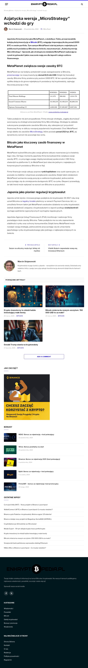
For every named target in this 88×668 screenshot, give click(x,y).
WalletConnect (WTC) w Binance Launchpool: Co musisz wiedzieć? (28, 509)
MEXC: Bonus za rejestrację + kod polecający (36, 434)
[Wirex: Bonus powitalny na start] (10, 449)
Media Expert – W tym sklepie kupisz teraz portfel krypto (24, 529)
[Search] (82, 4)
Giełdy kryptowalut (11, 619)
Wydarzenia (8, 627)
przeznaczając (13, 75)
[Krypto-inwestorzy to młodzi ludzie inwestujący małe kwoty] (23, 296)
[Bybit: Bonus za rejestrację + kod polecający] (10, 474)
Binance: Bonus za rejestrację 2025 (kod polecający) (39, 459)
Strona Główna (9, 642)
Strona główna (8, 10)
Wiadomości (8, 608)
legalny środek (29, 201)
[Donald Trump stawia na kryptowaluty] (23, 331)
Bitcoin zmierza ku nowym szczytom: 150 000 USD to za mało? (64, 311)
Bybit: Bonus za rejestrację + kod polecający (36, 471)
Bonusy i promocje (10, 623)
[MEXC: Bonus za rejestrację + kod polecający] (10, 437)
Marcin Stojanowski (15, 29)
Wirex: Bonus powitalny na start (31, 447)
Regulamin (8, 660)
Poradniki (7, 612)
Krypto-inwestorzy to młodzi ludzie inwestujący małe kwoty (20, 311)
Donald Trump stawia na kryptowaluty (21, 344)
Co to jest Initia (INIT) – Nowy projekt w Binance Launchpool (25, 505)
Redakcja (7, 652)
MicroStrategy (36, 132)
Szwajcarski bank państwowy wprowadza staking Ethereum (26, 543)
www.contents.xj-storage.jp (58, 112)
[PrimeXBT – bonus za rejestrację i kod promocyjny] (10, 486)
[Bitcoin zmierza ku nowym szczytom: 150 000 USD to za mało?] (64, 296)
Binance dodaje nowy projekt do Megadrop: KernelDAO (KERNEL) (28, 519)
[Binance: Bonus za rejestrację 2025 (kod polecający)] (10, 462)
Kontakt (7, 645)
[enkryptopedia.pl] (44, 4)
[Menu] (6, 4)
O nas (6, 649)
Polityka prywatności (11, 656)
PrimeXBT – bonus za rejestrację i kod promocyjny (38, 484)
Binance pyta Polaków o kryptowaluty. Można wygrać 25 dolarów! (27, 514)
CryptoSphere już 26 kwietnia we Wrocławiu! (20, 524)
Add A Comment (44, 357)
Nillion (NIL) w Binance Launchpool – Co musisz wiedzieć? (25, 548)
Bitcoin (34, 42)
